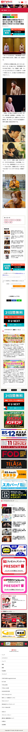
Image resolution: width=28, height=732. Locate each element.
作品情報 (4, 670)
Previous (2, 644)
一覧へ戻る (14, 390)
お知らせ (4, 711)
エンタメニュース (6, 15)
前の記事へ (4, 390)
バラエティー (14, 15)
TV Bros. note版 (5, 688)
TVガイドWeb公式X (6, 707)
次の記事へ (24, 390)
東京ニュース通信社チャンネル (8, 697)
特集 (3, 664)
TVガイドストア (5, 701)
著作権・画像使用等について (8, 718)
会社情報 (4, 724)
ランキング (4, 674)
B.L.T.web (4, 681)
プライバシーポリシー (6, 715)
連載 (3, 667)
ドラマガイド (5, 658)
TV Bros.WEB (4, 685)
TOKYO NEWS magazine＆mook (9, 678)
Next (26, 644)
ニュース (4, 661)
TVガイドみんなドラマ (7, 694)
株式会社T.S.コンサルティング (8, 704)
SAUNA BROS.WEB (6, 691)
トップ (3, 654)
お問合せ (4, 721)
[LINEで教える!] (12, 17)
